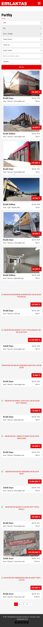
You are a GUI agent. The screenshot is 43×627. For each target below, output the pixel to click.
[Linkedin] (27, 622)
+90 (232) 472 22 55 (22, 619)
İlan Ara (21, 67)
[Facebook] (15, 622)
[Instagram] (21, 622)
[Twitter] (18, 622)
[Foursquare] (24, 622)
